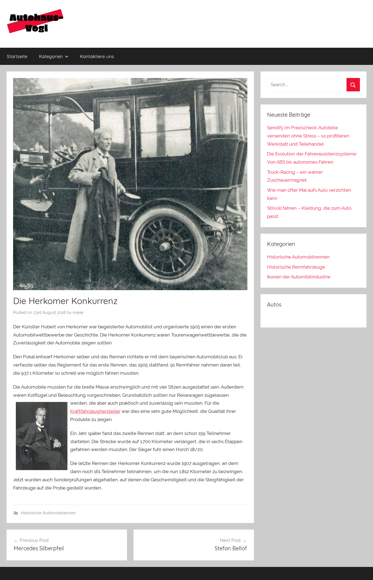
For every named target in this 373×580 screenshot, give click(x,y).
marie (78, 312)
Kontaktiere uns (97, 56)
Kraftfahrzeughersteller (95, 411)
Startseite (17, 56)
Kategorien (51, 56)
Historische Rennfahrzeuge (296, 267)
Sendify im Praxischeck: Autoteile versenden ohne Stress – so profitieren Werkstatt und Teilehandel (308, 136)
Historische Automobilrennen (48, 512)
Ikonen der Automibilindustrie (298, 277)
